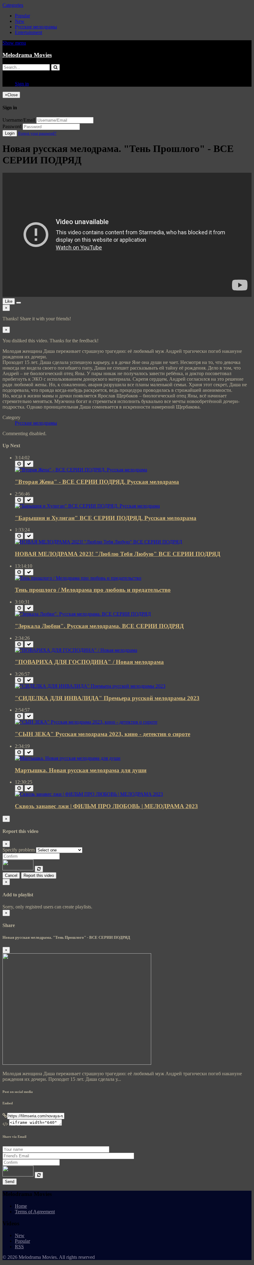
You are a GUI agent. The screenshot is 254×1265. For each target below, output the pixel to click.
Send (9, 1181)
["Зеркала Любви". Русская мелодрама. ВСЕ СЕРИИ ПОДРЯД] (83, 614)
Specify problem (18, 849)
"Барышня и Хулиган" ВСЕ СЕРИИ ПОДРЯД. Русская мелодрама (105, 518)
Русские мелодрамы (36, 26)
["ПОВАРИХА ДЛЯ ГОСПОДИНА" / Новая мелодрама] (76, 650)
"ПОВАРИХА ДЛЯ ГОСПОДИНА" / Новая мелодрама (89, 662)
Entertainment (28, 32)
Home (21, 1206)
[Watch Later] (19, 464)
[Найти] (55, 67)
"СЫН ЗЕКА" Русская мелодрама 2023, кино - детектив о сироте (102, 734)
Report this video (39, 875)
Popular (22, 15)
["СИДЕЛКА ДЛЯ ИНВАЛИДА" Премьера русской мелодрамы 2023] (90, 686)
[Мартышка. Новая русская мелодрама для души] (67, 758)
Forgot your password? (37, 133)
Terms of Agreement (35, 1211)
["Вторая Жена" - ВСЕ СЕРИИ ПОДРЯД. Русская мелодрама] (81, 469)
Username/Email (18, 120)
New (19, 21)
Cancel (11, 875)
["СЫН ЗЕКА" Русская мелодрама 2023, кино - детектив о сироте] (86, 722)
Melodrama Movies (27, 55)
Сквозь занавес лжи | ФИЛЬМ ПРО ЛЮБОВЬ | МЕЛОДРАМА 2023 (106, 806)
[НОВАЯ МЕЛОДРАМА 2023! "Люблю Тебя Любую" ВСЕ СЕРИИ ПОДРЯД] (98, 541)
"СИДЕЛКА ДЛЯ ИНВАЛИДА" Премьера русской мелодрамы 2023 (107, 698)
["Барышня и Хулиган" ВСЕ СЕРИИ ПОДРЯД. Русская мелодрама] (87, 506)
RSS (19, 1246)
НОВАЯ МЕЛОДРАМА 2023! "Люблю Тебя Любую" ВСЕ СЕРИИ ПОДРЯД (117, 554)
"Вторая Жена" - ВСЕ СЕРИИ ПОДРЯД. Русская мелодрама (97, 482)
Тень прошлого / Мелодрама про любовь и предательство (93, 590)
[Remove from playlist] (28, 464)
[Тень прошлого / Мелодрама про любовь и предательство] (78, 578)
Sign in (22, 83)
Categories (12, 5)
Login (10, 133)
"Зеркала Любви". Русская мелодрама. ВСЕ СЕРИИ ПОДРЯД (99, 626)
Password (11, 126)
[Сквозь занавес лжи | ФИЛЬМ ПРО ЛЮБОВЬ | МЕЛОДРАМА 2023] (89, 794)
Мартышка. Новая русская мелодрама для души (81, 770)
